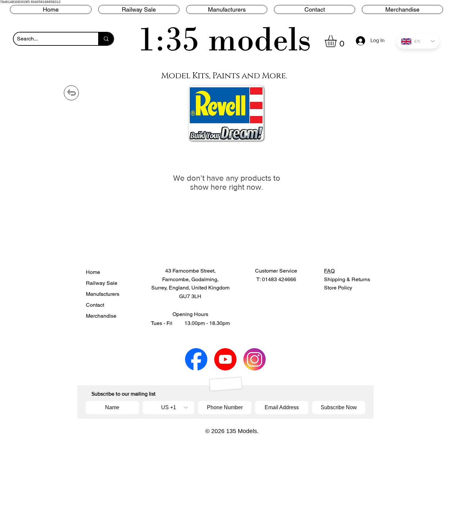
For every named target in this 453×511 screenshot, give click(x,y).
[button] (226, 9)
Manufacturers (102, 294)
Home (93, 272)
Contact (95, 305)
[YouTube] (225, 359)
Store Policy (338, 288)
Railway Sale (101, 283)
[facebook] (196, 359)
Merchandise (101, 316)
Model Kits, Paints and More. (224, 75)
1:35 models (224, 39)
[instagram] (254, 359)
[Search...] (105, 38)
